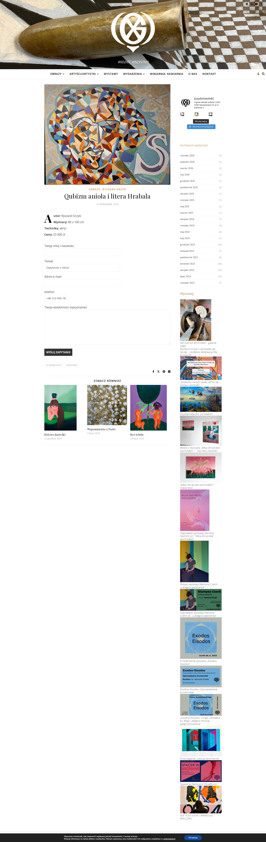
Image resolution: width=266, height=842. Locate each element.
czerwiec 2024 (187, 225)
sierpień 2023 (187, 270)
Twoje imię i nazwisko (59, 246)
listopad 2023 (187, 250)
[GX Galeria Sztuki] (133, 30)
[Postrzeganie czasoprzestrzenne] (201, 741)
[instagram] (252, 4)
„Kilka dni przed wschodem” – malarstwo (197, 486)
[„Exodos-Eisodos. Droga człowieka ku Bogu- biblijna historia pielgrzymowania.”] (201, 705)
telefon (49, 292)
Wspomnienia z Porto (101, 429)
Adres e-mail (53, 276)
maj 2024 (184, 231)
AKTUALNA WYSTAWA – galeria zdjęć (198, 344)
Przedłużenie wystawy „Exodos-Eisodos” (198, 662)
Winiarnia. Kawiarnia (166, 74)
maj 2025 (184, 206)
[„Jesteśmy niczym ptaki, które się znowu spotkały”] (201, 368)
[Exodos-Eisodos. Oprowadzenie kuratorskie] (201, 676)
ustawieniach (169, 839)
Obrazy (56, 74)
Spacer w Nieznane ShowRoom (198, 784)
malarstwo (71, 364)
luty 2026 (185, 174)
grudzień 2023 (187, 244)
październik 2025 (189, 187)
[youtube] (256, 4)
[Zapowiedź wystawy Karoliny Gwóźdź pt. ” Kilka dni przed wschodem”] (194, 510)
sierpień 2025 (187, 193)
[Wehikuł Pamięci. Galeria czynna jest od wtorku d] (196, 114)
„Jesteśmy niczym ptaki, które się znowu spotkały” (199, 383)
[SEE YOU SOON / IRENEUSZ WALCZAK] (201, 799)
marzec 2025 (186, 212)
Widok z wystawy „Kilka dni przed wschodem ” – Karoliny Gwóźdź (200, 449)
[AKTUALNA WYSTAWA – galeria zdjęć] (195, 320)
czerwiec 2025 (187, 200)
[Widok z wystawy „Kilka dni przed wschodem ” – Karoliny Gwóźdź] (201, 431)
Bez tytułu (137, 434)
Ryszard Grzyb (114, 189)
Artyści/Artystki (83, 74)
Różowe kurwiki (54, 434)
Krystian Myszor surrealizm (196, 414)
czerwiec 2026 (187, 155)
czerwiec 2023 (187, 282)
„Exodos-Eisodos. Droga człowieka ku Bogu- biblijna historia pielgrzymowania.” (200, 721)
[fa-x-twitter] (261, 4)
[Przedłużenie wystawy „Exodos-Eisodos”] (201, 638)
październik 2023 (189, 257)
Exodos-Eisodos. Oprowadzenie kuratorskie (198, 690)
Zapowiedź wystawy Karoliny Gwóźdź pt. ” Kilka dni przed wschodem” (197, 536)
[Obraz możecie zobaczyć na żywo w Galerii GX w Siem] (182, 114)
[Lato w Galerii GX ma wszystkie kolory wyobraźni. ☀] (211, 114)
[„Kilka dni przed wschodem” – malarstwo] (201, 467)
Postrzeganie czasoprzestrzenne (199, 758)
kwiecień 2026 (187, 161)
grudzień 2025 (187, 180)
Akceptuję (192, 837)
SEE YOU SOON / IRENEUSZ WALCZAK (196, 817)
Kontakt (209, 74)
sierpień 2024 (187, 219)
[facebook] (247, 4)
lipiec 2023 (185, 276)
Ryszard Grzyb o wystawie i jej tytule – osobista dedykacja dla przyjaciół (198, 352)
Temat (48, 261)
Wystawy (111, 74)
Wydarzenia (132, 74)
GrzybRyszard (53, 364)
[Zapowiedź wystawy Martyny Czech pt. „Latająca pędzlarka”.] (201, 600)
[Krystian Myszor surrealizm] (201, 399)
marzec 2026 (186, 168)
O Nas (192, 74)
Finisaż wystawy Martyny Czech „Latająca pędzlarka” (199, 585)
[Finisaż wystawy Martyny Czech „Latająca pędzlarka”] (194, 561)
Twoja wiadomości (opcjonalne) (65, 307)
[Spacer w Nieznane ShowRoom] (201, 771)
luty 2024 (185, 238)
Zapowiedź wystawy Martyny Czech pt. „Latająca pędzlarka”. (198, 614)
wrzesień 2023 (187, 263)
